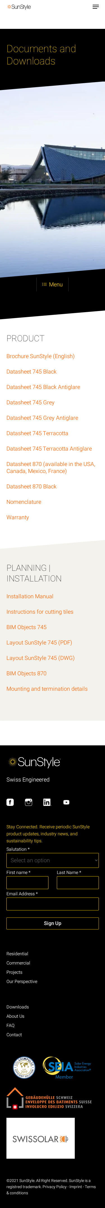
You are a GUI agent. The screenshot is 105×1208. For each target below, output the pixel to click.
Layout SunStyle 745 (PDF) (39, 643)
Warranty (17, 517)
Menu (56, 284)
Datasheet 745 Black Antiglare (43, 387)
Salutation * (18, 849)
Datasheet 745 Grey (30, 402)
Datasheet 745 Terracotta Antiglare (49, 449)
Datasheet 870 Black (31, 487)
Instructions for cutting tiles (39, 612)
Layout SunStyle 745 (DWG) (40, 658)
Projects (14, 972)
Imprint (75, 1187)
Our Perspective (21, 981)
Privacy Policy (55, 1187)
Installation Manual (29, 596)
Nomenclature (23, 502)
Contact (14, 1034)
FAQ (10, 1025)
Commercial (18, 963)
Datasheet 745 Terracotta (37, 433)
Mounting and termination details (47, 689)
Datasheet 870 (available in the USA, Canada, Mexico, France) (50, 467)
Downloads (17, 1007)
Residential (17, 953)
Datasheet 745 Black (31, 372)
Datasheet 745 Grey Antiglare (42, 418)
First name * (18, 872)
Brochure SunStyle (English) (40, 356)
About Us (15, 1016)
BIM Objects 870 (26, 673)
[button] (96, 7)
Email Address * (22, 894)
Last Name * (69, 872)
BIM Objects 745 (26, 627)
